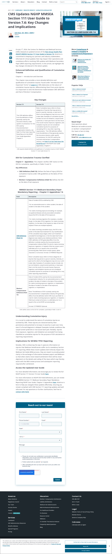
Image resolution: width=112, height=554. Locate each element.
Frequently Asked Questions (48, 524)
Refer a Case (53, 2)
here (47, 374)
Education (31, 2)
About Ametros (12, 499)
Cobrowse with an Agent (79, 525)
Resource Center (44, 516)
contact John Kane (22, 392)
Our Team (11, 504)
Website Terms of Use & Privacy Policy (83, 512)
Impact (10, 510)
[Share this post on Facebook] (10, 61)
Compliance (19, 10)
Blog (38, 2)
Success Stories (12, 507)
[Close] (109, 546)
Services (15, 2)
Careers (10, 513)
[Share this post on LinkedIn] (10, 53)
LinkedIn (17, 36)
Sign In (107, 2)
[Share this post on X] (10, 57)
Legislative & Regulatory (44, 10)
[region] (56, 546)
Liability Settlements (46, 502)
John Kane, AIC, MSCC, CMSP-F (24, 33)
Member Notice (76, 515)
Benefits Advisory (13, 526)
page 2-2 (34, 85)
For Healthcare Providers (47, 510)
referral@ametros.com (85, 137)
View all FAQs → (75, 116)
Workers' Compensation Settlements (50, 499)
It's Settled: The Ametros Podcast (49, 521)
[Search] (76, 2)
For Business (43, 513)
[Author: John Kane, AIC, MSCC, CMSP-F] (11, 35)
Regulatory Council (13, 502)
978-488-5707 (86, 2)
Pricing (10, 531)
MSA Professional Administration (49, 507)
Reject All (85, 546)
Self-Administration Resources (17, 523)
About (23, 2)
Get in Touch (75, 502)
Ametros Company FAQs (79, 517)
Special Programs (13, 529)
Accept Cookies (86, 550)
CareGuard (11, 520)
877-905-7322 (97, 2)
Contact (44, 2)
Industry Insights (29, 10)
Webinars (42, 519)
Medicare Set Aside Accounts (48, 504)
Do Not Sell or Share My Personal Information (86, 542)
